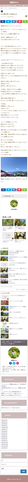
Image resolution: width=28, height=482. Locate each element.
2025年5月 (4, 420)
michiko (14, 209)
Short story (12, 5)
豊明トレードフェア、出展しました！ (12, 393)
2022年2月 (4, 438)
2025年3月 (4, 422)
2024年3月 (4, 423)
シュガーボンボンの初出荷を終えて (11, 391)
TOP (1, 5)
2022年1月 (4, 440)
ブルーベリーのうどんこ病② (7, 286)
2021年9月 (4, 448)
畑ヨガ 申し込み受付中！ (21, 289)
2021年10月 (4, 446)
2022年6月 (4, 431)
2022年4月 (4, 435)
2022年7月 (4, 429)
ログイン (3, 464)
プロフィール (6, 5)
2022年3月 (4, 436)
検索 (2, 468)
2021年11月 (4, 444)
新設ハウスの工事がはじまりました (11, 395)
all (1, 11)
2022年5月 (4, 433)
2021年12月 (4, 442)
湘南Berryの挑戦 (19, 5)
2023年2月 (4, 425)
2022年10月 (4, 427)
